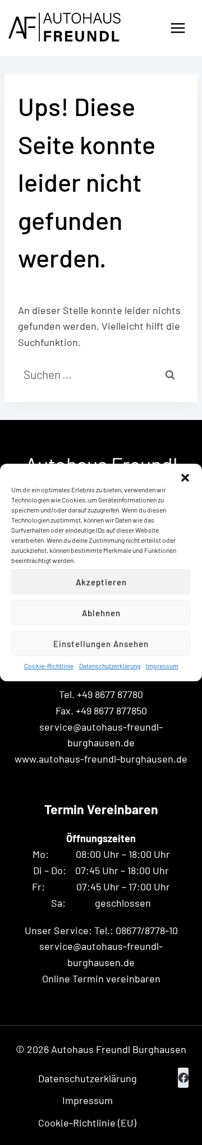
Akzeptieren (101, 582)
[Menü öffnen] (177, 27)
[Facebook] (183, 1078)
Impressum (162, 666)
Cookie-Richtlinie (49, 666)
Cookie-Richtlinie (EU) (87, 1122)
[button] (185, 477)
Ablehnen (101, 613)
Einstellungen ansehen (101, 644)
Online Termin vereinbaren (101, 978)
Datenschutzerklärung (109, 666)
